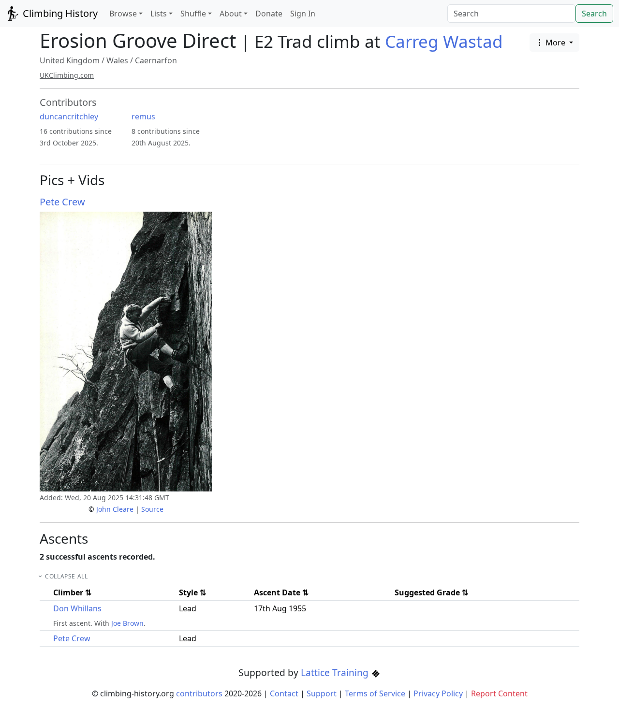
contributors (199, 693)
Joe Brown (127, 623)
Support (322, 693)
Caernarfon (156, 60)
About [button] (231, 13)
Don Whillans (77, 608)
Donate (268, 13)
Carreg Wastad (444, 41)
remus (143, 116)
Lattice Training (336, 672)
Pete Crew (62, 201)
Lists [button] (158, 13)
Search (594, 13)
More (555, 42)
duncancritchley (69, 116)
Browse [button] (123, 13)
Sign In (302, 13)
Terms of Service (375, 693)
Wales (117, 60)
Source (152, 509)
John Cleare (114, 509)
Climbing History (59, 13)
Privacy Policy (438, 693)
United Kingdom (70, 60)
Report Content (499, 693)
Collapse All (66, 576)
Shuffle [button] (193, 13)
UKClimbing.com (67, 75)
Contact (284, 693)
